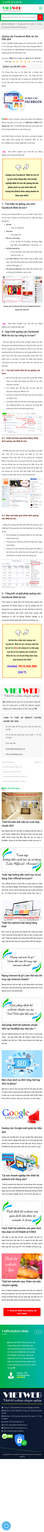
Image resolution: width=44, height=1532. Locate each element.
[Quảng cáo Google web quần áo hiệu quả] (22, 1115)
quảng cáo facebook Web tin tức (12, 767)
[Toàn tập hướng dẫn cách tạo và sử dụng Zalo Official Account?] (22, 859)
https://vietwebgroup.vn (14, 754)
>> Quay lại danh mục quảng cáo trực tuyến (22, 1312)
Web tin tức (38, 762)
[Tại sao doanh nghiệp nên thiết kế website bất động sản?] (22, 1163)
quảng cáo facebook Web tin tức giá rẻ (14, 781)
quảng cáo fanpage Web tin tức (12, 771)
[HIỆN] (23, 67)
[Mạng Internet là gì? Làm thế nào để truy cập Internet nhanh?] (22, 960)
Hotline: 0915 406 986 (13, 2)
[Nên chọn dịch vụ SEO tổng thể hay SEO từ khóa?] (22, 1064)
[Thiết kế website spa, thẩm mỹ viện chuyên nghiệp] (22, 1266)
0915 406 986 (11, 743)
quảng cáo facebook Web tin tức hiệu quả (15, 776)
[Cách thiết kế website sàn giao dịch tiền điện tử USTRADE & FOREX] (22, 1213)
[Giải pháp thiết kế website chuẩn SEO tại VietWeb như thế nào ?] (22, 1010)
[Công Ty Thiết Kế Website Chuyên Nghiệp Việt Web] (12, 9)
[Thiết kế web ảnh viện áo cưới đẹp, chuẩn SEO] (22, 806)
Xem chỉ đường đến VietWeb (13, 1431)
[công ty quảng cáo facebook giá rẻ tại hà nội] (22, 101)
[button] (36, 1332)
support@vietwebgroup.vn (15, 749)
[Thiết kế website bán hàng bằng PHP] (22, 910)
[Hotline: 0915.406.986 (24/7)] (6, 1526)
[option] (22, 1359)
